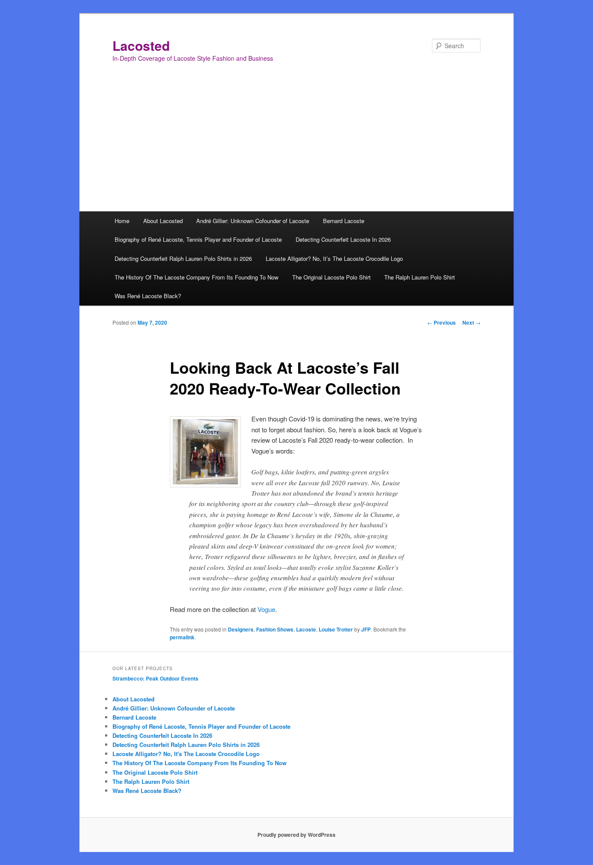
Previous (441, 322)
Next (471, 322)
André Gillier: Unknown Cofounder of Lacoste (252, 221)
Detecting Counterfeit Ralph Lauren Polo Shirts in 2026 (183, 258)
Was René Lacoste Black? (148, 296)
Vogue (266, 609)
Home (122, 221)
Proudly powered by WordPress (296, 835)
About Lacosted (163, 221)
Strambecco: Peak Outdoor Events (155, 678)
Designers (241, 629)
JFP (366, 629)
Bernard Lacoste (343, 221)
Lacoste (306, 629)
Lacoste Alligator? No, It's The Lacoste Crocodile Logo (186, 754)
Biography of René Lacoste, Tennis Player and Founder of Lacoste (198, 239)
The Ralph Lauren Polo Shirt (419, 277)
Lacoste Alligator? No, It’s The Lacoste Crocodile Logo (334, 258)
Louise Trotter (336, 629)
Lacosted (141, 45)
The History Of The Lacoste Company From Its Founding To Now (196, 277)
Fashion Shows (274, 629)
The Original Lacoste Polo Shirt (331, 277)
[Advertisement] (296, 146)
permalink (182, 637)
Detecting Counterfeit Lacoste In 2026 (343, 239)
